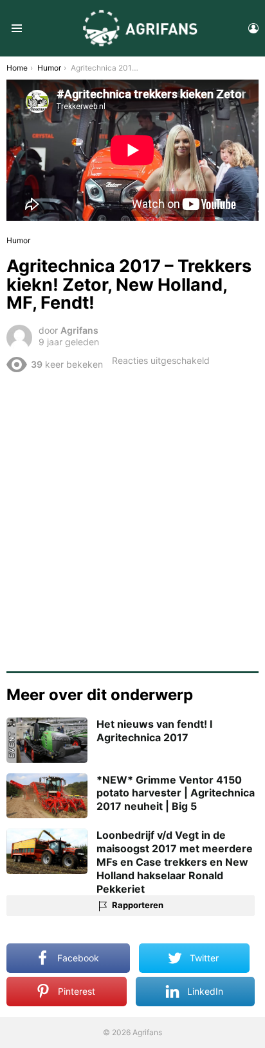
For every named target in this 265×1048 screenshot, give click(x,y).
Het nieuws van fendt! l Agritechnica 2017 (154, 730)
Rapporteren (137, 905)
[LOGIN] (253, 28)
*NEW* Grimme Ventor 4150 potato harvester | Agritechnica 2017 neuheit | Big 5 (175, 793)
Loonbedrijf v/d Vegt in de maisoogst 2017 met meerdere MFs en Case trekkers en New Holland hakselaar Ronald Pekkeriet (174, 862)
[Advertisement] (132, 517)
